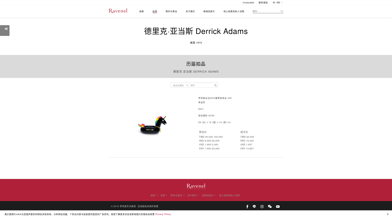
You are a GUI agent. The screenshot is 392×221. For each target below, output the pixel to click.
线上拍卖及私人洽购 (234, 11)
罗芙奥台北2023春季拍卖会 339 (215, 97)
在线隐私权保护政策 (148, 206)
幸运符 (201, 102)
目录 (155, 11)
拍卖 (141, 11)
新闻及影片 (209, 11)
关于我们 (190, 11)
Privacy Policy (163, 214)
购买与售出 (171, 11)
